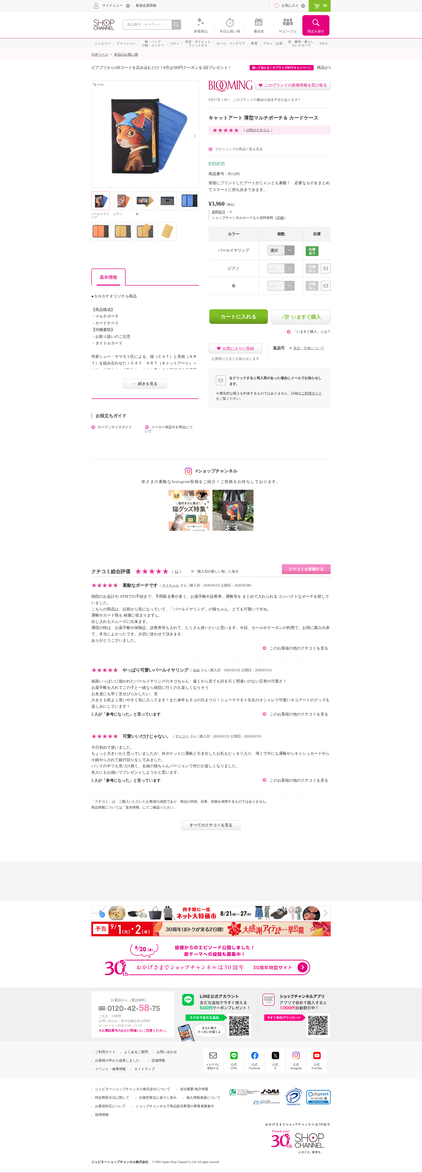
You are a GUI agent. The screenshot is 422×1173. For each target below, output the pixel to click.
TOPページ (99, 54)
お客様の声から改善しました (117, 1060)
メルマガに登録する (213, 1066)
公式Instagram (296, 1066)
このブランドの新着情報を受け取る (295, 85)
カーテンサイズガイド (115, 427)
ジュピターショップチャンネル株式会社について (132, 1089)
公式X (275, 1066)
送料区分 (218, 212)
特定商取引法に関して (112, 1097)
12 (177, 571)
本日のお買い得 (126, 54)
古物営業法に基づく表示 (158, 1097)
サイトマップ (144, 1069)
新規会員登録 (146, 5)
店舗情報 (158, 1060)
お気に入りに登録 (238, 348)
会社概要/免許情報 (194, 1089)
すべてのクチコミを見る (211, 825)
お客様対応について (110, 1106)
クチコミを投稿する (306, 569)
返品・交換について (308, 348)
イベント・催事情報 (110, 1069)
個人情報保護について (203, 1097)
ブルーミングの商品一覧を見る (239, 149)
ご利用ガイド (311, 393)
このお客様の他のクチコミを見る (299, 648)
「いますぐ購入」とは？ (312, 331)
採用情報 (102, 1115)
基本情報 (108, 277)
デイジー (182, 736)
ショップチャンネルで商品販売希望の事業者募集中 (175, 1106)
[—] (281, 268)
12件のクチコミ (258, 130)
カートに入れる (239, 316)
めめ (196, 670)
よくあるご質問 (136, 1052)
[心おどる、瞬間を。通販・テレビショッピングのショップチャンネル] (103, 24)
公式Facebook (254, 1066)
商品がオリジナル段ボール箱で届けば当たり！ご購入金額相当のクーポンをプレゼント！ (245, 67)
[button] (318, 1097)
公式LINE (234, 1066)
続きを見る (148, 384)
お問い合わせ (167, 1052)
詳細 (280, 218)
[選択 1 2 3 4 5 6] (281, 250)
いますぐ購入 (306, 317)
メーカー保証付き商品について (168, 429)
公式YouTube (316, 1066)
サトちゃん (170, 585)
